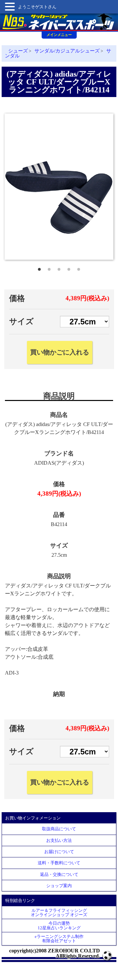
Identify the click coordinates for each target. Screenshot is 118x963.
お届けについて (59, 851)
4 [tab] (69, 268)
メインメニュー (59, 35)
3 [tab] (59, 268)
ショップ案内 (59, 885)
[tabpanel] (59, 187)
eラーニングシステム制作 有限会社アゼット (59, 938)
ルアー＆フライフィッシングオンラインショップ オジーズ (59, 912)
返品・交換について (59, 874)
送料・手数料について (59, 862)
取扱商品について (59, 828)
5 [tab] (78, 268)
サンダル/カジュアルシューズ (67, 50)
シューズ (18, 50)
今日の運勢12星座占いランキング (59, 925)
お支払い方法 (59, 840)
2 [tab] (49, 268)
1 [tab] (39, 268)
